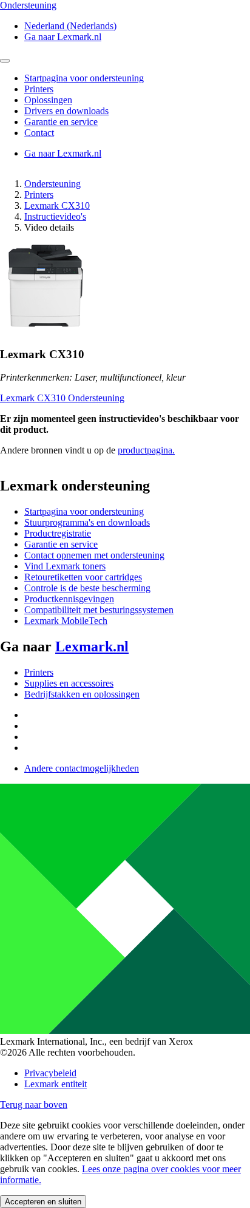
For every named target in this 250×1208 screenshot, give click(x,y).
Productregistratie (57, 533)
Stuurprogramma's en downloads (87, 522)
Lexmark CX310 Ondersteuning (62, 398)
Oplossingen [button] (48, 100)
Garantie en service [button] (61, 122)
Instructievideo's (55, 216)
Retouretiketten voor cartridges (83, 577)
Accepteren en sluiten (43, 1201)
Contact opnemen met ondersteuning (94, 555)
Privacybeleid (50, 1073)
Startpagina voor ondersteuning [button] (84, 78)
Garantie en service (61, 544)
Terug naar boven (33, 1104)
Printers (38, 194)
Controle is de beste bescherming (87, 588)
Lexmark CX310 (57, 205)
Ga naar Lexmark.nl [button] (62, 37)
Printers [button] (38, 89)
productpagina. (146, 450)
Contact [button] (39, 132)
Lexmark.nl (92, 646)
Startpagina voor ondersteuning (84, 511)
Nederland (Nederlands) (70, 26)
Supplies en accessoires (68, 683)
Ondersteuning (52, 183)
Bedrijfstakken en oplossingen (82, 694)
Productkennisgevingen (69, 599)
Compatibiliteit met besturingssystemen (99, 610)
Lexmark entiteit (55, 1084)
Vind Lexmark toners (65, 566)
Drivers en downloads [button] (66, 111)
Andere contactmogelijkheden (81, 768)
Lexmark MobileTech (65, 621)
